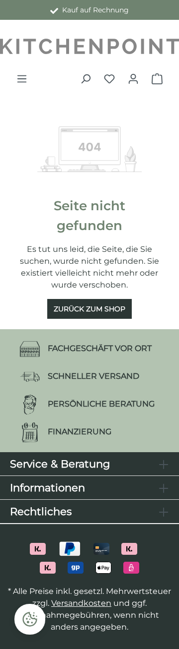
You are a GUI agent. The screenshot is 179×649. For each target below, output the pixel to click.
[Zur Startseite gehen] (89, 46)
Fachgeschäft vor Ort (93, 9)
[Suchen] (85, 79)
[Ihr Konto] (133, 79)
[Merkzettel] (109, 79)
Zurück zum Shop (89, 308)
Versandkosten (81, 603)
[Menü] (22, 79)
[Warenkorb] (157, 79)
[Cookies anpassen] (30, 619)
